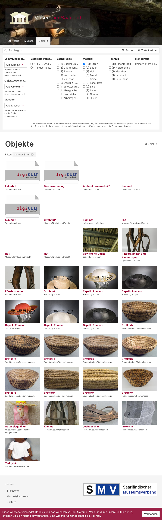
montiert (119, 75)
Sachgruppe (64, 58)
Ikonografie (142, 58)
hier (98, 515)
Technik (114, 58)
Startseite (13, 40)
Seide (91, 79)
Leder (91, 67)
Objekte (43, 40)
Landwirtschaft (69, 94)
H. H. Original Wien (43, 63)
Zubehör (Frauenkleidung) (69, 79)
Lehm (91, 90)
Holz (90, 71)
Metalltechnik (121, 71)
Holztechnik (121, 67)
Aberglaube (68, 90)
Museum (9, 99)
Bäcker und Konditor (69, 63)
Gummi (92, 94)
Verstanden (151, 513)
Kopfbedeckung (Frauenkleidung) (69, 75)
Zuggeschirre (69, 67)
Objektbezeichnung (15, 80)
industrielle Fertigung (43, 67)
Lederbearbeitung (121, 79)
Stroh (92, 63)
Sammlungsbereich (15, 58)
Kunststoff (94, 82)
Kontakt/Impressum (18, 496)
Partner (11, 502)
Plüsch (91, 98)
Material (88, 58)
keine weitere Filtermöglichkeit (146, 63)
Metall (91, 75)
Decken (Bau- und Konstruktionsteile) (69, 82)
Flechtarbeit (121, 63)
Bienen (66, 71)
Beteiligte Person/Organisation (42, 58)
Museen (29, 40)
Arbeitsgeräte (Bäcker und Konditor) (69, 98)
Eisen (91, 86)
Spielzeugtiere (69, 86)
